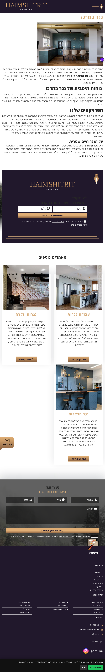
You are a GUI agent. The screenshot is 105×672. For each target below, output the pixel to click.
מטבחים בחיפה (95, 590)
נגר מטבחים (96, 605)
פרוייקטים (97, 579)
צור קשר (98, 586)
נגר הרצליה (79, 414)
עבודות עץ (62, 605)
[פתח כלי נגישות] (102, 60)
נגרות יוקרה (26, 314)
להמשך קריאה (79, 359)
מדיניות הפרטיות (58, 221)
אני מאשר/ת (95, 667)
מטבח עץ (62, 602)
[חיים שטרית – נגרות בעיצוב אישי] (26, 6)
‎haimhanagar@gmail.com (89, 629)
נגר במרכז (97, 612)
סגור (84, 667)
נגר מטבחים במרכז (59, 609)
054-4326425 (94, 625)
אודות (99, 576)
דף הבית (98, 572)
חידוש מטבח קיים (24, 602)
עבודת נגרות (78, 314)
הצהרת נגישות (25, 612)
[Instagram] (86, 651)
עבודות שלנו (96, 583)
